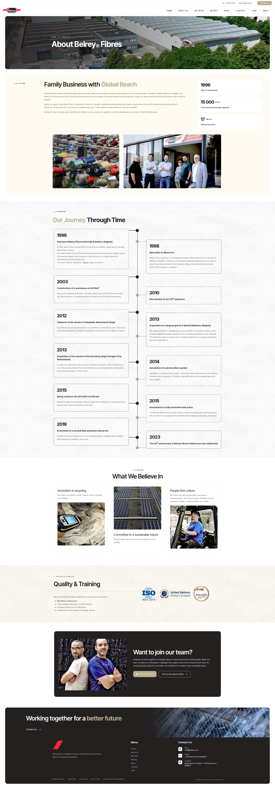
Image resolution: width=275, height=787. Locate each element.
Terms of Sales (95, 779)
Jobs (254, 11)
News (226, 11)
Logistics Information (58, 779)
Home (169, 11)
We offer (199, 11)
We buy (214, 11)
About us (183, 11)
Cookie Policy (83, 779)
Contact (240, 11)
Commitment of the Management (113, 779)
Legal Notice (72, 779)
